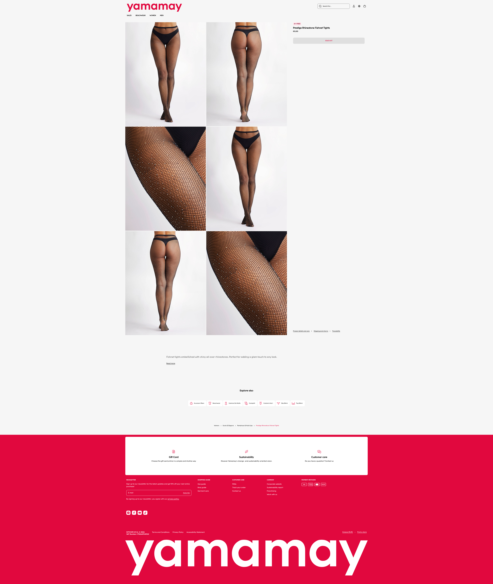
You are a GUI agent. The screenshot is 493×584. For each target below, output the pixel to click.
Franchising (271, 491)
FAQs (234, 484)
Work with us (272, 495)
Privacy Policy (178, 532)
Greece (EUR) (347, 532)
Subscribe (186, 493)
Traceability (336, 331)
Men (162, 15)
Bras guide (202, 488)
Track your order (239, 488)
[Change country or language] (359, 6)
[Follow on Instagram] (128, 513)
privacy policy (173, 499)
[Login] (353, 6)
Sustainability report (275, 488)
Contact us (236, 491)
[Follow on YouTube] (140, 513)
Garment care (203, 491)
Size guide (202, 484)
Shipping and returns (321, 331)
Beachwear (140, 15)
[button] (165, 74)
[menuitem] (333, 6)
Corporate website (274, 484)
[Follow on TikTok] (145, 513)
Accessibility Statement (196, 532)
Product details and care (301, 331)
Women (153, 15)
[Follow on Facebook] (134, 513)
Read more (170, 364)
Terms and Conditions (160, 532)
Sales (129, 15)
